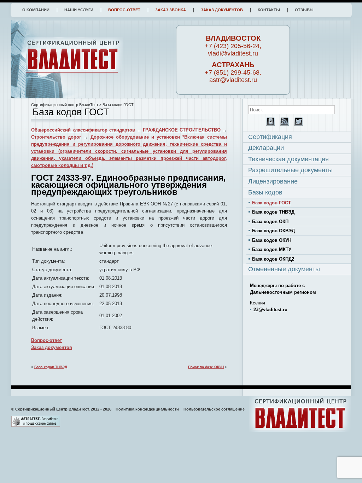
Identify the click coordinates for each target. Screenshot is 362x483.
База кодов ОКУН (271, 240)
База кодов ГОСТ (271, 202)
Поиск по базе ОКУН (206, 367)
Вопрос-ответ (124, 10)
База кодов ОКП (270, 221)
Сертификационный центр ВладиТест (64, 105)
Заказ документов (222, 10)
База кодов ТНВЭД (50, 367)
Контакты (269, 10)
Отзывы (304, 10)
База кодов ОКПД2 (273, 259)
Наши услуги (78, 10)
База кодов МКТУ (271, 249)
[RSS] (282, 124)
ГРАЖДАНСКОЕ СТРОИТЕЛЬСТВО (182, 130)
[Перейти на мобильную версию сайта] (268, 124)
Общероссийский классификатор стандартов (83, 130)
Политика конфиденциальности (147, 409)
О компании (35, 10)
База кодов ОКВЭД (273, 230)
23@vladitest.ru (270, 309)
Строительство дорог (56, 137)
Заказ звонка (170, 10)
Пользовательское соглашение (214, 409)
